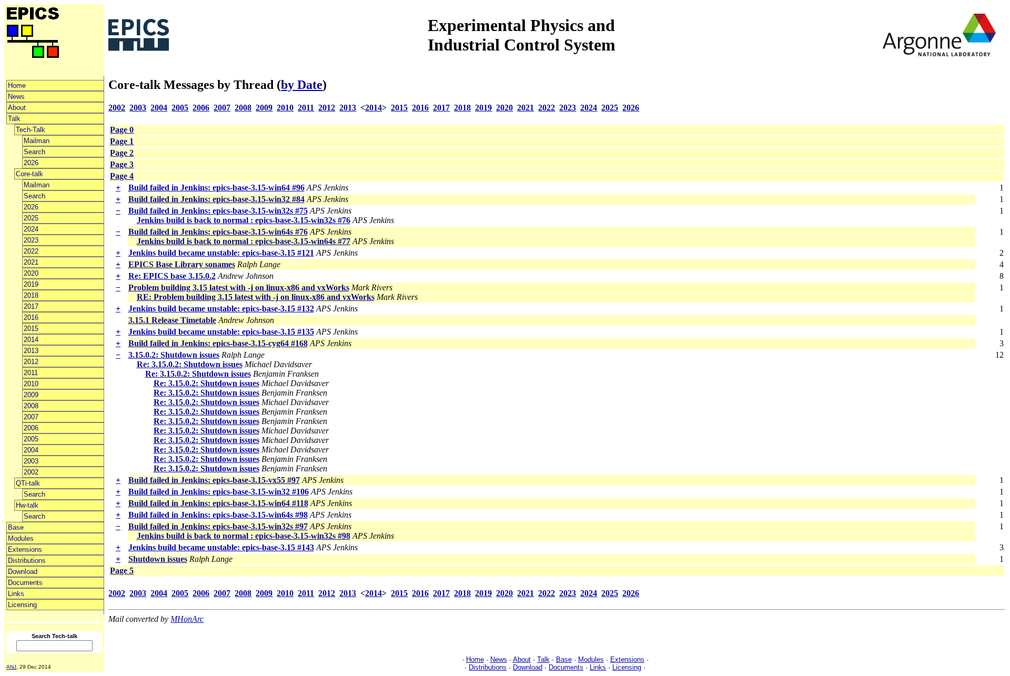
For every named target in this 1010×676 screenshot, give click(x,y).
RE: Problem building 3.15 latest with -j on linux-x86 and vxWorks (256, 296)
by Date (301, 85)
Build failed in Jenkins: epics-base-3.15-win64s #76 (218, 231)
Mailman (36, 141)
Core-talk (29, 174)
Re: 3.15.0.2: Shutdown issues (190, 364)
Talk (14, 119)
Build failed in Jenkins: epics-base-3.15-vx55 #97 (214, 480)
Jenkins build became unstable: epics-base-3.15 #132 (221, 308)
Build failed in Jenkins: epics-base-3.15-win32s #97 (218, 526)
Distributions (27, 560)
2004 (31, 450)
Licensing (22, 605)
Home (17, 85)
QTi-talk (28, 483)
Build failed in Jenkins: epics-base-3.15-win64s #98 (218, 514)
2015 (31, 328)
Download (22, 572)
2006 (31, 428)
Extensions (25, 549)
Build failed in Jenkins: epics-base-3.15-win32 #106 (218, 491)
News (16, 96)
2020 (31, 273)
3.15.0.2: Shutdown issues (173, 354)
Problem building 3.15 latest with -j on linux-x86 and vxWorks (238, 287)
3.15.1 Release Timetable (172, 320)
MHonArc (187, 618)
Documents (25, 583)
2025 (31, 218)
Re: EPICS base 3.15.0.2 (172, 275)
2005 (31, 439)
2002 (31, 472)
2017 (31, 306)
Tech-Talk (30, 130)
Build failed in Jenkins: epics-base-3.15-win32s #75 (218, 210)
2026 (31, 163)
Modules (21, 538)
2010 (31, 384)
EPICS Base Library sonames (181, 264)
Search (34, 152)
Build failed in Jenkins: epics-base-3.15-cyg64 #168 (218, 343)
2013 (31, 351)
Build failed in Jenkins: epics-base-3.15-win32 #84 (216, 199)
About (17, 108)
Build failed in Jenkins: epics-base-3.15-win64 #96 (216, 187)
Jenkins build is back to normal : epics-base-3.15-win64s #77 (243, 241)
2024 (31, 229)
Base (16, 527)
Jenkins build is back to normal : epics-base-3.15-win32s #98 (243, 535)
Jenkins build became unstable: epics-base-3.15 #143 (221, 547)
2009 (31, 395)
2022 (31, 251)
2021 (31, 262)
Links (16, 594)
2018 (31, 295)
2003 (31, 461)
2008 (31, 406)
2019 (31, 284)
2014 (31, 340)
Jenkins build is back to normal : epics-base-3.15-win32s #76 (243, 220)
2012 (31, 362)
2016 (31, 317)
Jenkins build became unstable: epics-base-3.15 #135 (221, 331)
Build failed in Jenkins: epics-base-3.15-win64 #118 (218, 503)
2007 (31, 417)
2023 (31, 240)
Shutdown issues (157, 558)
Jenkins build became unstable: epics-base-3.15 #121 (221, 252)
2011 (31, 373)
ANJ (11, 667)
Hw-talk (27, 505)
